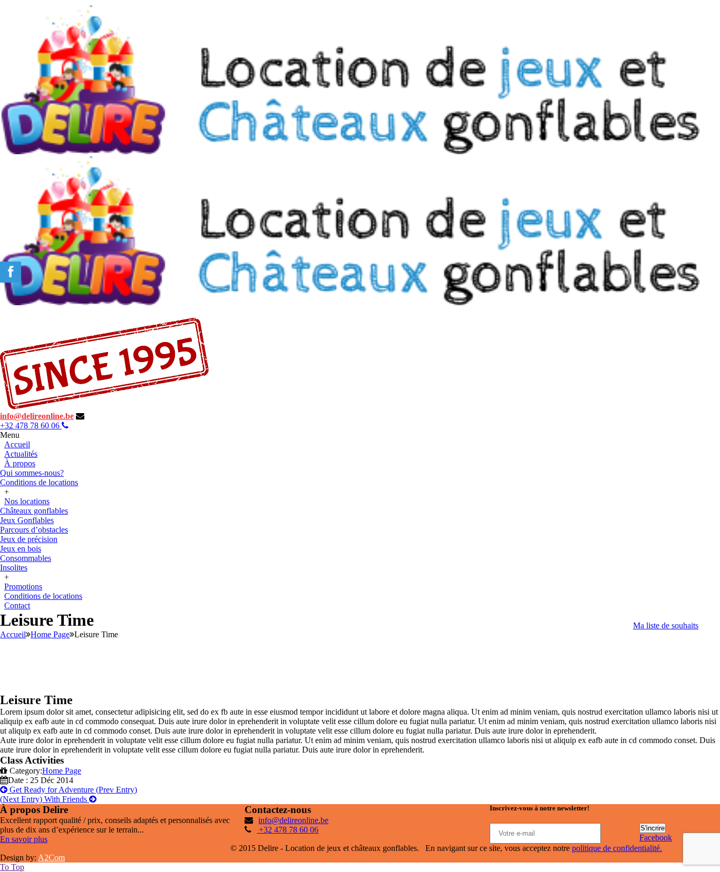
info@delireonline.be (37, 416)
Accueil (17, 444)
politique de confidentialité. (617, 848)
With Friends (44, 799)
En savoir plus (23, 839)
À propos (19, 463)
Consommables (25, 558)
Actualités (20, 453)
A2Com (51, 857)
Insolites (13, 567)
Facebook (655, 837)
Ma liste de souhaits (665, 625)
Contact (17, 605)
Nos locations (27, 501)
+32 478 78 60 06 (31, 425)
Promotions (23, 586)
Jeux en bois (20, 548)
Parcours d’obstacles (34, 529)
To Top (12, 867)
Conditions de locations (39, 482)
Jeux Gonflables (27, 520)
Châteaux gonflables (34, 510)
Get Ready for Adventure (72, 789)
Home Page (50, 634)
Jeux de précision (28, 539)
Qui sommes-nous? (32, 472)
